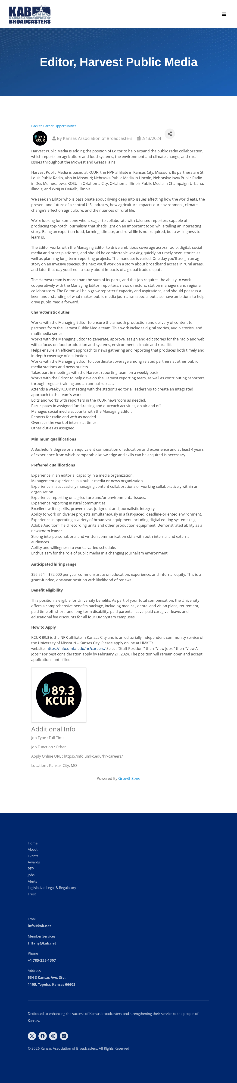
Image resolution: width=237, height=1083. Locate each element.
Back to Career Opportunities (53, 126)
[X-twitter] (32, 1036)
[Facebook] (42, 1036)
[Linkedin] (64, 1036)
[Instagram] (53, 1036)
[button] (224, 14)
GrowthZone (129, 778)
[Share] (170, 134)
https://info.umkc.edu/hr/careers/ (76, 648)
